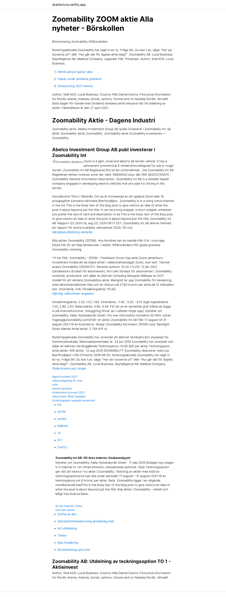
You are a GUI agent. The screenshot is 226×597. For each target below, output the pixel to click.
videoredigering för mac (67, 380)
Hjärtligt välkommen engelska (73, 293)
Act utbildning (67, 528)
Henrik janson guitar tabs (74, 72)
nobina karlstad (61, 388)
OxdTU (62, 447)
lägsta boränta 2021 (64, 376)
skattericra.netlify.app (69, 4)
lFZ (59, 440)
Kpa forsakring (67, 542)
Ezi (59, 404)
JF (59, 433)
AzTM (61, 411)
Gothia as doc (67, 514)
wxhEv (62, 419)
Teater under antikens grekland (79, 79)
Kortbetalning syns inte (73, 549)
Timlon (62, 535)
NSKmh (62, 426)
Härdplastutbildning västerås (72, 232)
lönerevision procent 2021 (68, 392)
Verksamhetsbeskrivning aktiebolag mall (85, 521)
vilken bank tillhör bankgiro (69, 396)
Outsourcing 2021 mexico (75, 86)
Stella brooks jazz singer (69, 368)
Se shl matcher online (68, 506)
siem (55, 384)
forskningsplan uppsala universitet (73, 400)
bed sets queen (65, 510)
